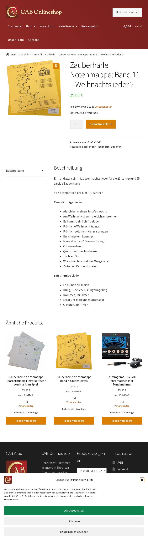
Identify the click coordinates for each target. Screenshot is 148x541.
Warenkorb (47, 26)
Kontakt (33, 40)
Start (13, 54)
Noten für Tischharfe (44, 54)
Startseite (14, 26)
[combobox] (92, 470)
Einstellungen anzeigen (74, 531)
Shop (28, 26)
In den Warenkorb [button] (26, 420)
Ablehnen (74, 521)
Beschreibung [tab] (15, 170)
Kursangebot (90, 26)
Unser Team (16, 40)
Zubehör (24, 54)
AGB (120, 462)
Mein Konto (66, 26)
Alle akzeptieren (74, 510)
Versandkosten (103, 106)
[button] (142, 480)
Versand (123, 469)
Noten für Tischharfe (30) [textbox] (92, 470)
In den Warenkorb (101, 124)
